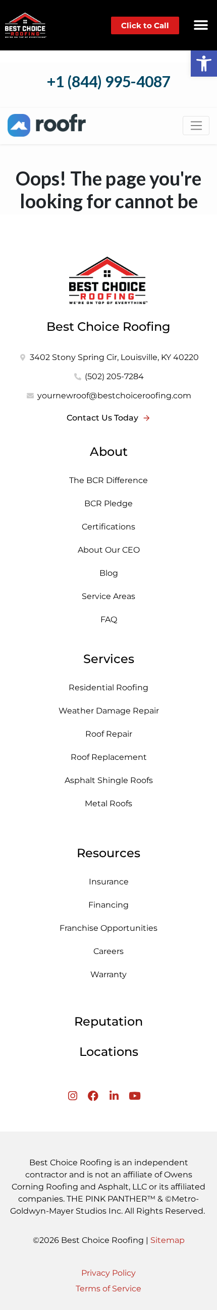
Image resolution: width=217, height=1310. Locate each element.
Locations (108, 1051)
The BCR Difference (108, 480)
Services (108, 658)
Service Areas (108, 596)
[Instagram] (72, 1096)
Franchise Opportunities (108, 928)
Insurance (109, 881)
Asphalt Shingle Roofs (109, 780)
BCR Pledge (108, 503)
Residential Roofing (108, 687)
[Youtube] (134, 1096)
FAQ (108, 619)
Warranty (108, 974)
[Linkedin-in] (113, 1096)
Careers (108, 951)
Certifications (108, 526)
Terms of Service (108, 1288)
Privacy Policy (108, 1273)
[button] (200, 25)
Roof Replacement (109, 757)
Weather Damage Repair (109, 711)
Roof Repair (108, 734)
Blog (108, 573)
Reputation (108, 1021)
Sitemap (167, 1240)
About (109, 451)
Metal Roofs (108, 803)
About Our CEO (109, 550)
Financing (108, 905)
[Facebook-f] (93, 1096)
